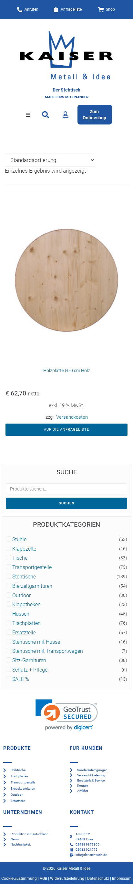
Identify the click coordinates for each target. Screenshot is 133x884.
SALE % (20, 679)
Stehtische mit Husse (36, 642)
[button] (28, 115)
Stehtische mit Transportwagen (47, 651)
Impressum (122, 878)
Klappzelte (24, 549)
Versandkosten (72, 417)
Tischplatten (26, 623)
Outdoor (21, 595)
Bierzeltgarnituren (32, 586)
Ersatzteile (24, 633)
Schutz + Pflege (29, 670)
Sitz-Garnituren (29, 660)
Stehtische (24, 577)
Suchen (67, 503)
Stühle (19, 540)
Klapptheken (26, 605)
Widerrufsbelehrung (67, 878)
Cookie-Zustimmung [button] (19, 878)
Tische (19, 558)
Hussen (20, 614)
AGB (43, 878)
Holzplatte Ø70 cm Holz (66, 370)
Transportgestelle (32, 567)
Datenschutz (98, 878)
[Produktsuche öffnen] (46, 115)
